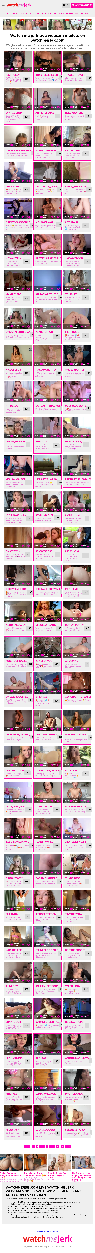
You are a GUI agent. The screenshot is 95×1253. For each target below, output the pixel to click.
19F (85, 153)
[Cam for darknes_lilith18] (47, 1008)
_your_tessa (44, 842)
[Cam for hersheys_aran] (47, 465)
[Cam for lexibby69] (77, 208)
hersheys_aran (46, 479)
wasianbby (72, 986)
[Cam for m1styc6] (18, 1079)
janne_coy (13, 405)
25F (89, 78)
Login (65, 5)
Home (9, 13)
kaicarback (14, 950)
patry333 (71, 770)
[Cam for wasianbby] (77, 972)
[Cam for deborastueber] (47, 720)
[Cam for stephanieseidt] (47, 136)
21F (89, 190)
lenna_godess (16, 441)
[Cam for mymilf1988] (18, 280)
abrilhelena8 (44, 112)
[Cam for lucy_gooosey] (47, 1115)
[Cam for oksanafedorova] (18, 318)
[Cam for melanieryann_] (47, 208)
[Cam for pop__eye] (77, 575)
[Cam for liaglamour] (47, 792)
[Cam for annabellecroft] (77, 720)
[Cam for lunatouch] (18, 1008)
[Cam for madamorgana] (47, 355)
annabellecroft (76, 734)
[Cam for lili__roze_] (77, 318)
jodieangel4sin (16, 515)
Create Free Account (82, 5)
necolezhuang (45, 625)
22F (59, 917)
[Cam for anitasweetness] (47, 280)
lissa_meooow (75, 186)
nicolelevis (14, 369)
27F (85, 555)
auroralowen (16, 625)
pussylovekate (75, 405)
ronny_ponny (74, 625)
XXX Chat (79, 13)
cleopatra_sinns (47, 770)
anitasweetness (46, 294)
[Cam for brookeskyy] (18, 864)
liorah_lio (72, 515)
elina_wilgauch (46, 1094)
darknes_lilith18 (47, 1022)
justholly (13, 75)
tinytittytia (73, 914)
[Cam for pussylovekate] (77, 391)
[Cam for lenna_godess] (18, 427)
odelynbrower (75, 842)
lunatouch (13, 1022)
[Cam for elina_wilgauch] (47, 1079)
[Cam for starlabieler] (47, 501)
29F (30, 664)
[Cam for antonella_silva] (77, 1044)
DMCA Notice (60, 1247)
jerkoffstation (45, 914)
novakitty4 (14, 258)
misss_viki (72, 551)
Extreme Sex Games (66, 13)
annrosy (12, 986)
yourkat (71, 294)
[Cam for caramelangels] (47, 864)
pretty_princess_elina (51, 258)
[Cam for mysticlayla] (77, 1079)
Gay (38, 13)
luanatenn (13, 186)
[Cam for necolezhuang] (47, 611)
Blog (86, 13)
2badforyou (43, 661)
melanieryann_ (45, 222)
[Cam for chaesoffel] (77, 136)
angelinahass (75, 369)
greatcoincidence (18, 222)
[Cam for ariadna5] (77, 647)
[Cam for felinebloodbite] (47, 936)
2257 (70, 1247)
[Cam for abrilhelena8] (47, 98)
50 (62, 1146)
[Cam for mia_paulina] (18, 1044)
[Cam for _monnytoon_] (77, 244)
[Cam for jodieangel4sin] (18, 501)
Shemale (31, 13)
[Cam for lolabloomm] (18, 756)
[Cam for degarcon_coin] (47, 172)
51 (66, 1146)
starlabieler (44, 515)
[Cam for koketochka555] (18, 647)
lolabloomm (15, 770)
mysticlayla (74, 1094)
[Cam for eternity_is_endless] (77, 465)
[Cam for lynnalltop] (18, 98)
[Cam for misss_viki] (77, 537)
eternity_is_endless (79, 479)
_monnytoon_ (74, 258)
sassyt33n (13, 551)
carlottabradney (47, 405)
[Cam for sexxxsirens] (47, 537)
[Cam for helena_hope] (77, 1008)
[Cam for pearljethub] (47, 318)
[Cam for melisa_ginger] (18, 465)
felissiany (13, 1129)
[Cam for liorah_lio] (77, 501)
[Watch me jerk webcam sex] (19, 5)
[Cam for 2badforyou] (47, 647)
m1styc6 (11, 1094)
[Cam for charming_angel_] (18, 720)
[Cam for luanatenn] (18, 172)
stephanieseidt (45, 150)
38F (85, 225)
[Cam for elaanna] (18, 900)
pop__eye (71, 589)
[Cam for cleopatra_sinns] (47, 756)
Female (15, 13)
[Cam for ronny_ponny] (77, 611)
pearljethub (44, 332)
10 (57, 1146)
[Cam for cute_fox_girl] (18, 792)
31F (87, 628)
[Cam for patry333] (77, 756)
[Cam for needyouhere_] (77, 98)
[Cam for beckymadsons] (18, 575)
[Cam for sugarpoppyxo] (77, 792)
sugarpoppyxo (75, 806)
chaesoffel (73, 150)
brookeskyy (14, 878)
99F (61, 953)
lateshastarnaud (18, 150)
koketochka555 (16, 661)
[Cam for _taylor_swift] (77, 61)
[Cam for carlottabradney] (47, 391)
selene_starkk (75, 1129)
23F (56, 446)
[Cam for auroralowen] (18, 611)
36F (26, 298)
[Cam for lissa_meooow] (77, 172)
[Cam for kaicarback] (18, 936)
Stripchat (52, 13)
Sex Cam (54, 1232)
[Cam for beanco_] (47, 1044)
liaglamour (43, 806)
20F (85, 335)
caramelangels (46, 878)
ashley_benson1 (46, 986)
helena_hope (74, 1022)
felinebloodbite (46, 950)
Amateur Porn (43, 1232)
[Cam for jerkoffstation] (47, 900)
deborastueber (46, 734)
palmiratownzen (17, 842)
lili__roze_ (72, 332)
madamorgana (45, 369)
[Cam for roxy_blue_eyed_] (47, 61)
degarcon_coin (46, 186)
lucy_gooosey (45, 1129)
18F (26, 79)
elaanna (12, 914)
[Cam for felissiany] (18, 1115)
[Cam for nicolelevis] (18, 355)
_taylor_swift (75, 75)
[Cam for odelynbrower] (77, 828)
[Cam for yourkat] (77, 280)
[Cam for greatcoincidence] (18, 208)
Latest (44, 13)
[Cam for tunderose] (77, 864)
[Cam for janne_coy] (18, 391)
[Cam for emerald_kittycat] (47, 575)
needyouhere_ (75, 112)
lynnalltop (14, 112)
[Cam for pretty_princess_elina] (47, 244)
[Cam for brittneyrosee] (77, 936)
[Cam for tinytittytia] (77, 900)
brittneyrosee (75, 950)
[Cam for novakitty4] (18, 244)
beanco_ (41, 1058)
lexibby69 (71, 222)
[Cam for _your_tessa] (47, 828)
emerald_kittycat (47, 589)
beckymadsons (16, 589)
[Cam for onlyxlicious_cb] (18, 682)
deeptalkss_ (74, 441)
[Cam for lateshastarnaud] (18, 136)
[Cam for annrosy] (18, 972)
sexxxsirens (43, 551)
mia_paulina (14, 1058)
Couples (23, 13)
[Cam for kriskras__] (47, 682)
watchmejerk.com (45, 1247)
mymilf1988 (13, 294)
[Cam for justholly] (18, 61)
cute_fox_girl (15, 806)
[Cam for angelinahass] (77, 355)
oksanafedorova (18, 332)
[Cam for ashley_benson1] (47, 972)
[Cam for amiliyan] (47, 427)
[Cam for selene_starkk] (77, 1115)
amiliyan (41, 441)
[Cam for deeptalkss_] (77, 427)
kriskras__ (42, 697)
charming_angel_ (18, 734)
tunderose (72, 878)
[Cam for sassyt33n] (18, 537)
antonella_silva (77, 1058)
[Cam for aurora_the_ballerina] (77, 682)
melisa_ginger (15, 479)
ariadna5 (71, 661)
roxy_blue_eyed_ (47, 75)
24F (59, 224)
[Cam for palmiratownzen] (18, 828)
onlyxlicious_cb (17, 697)
